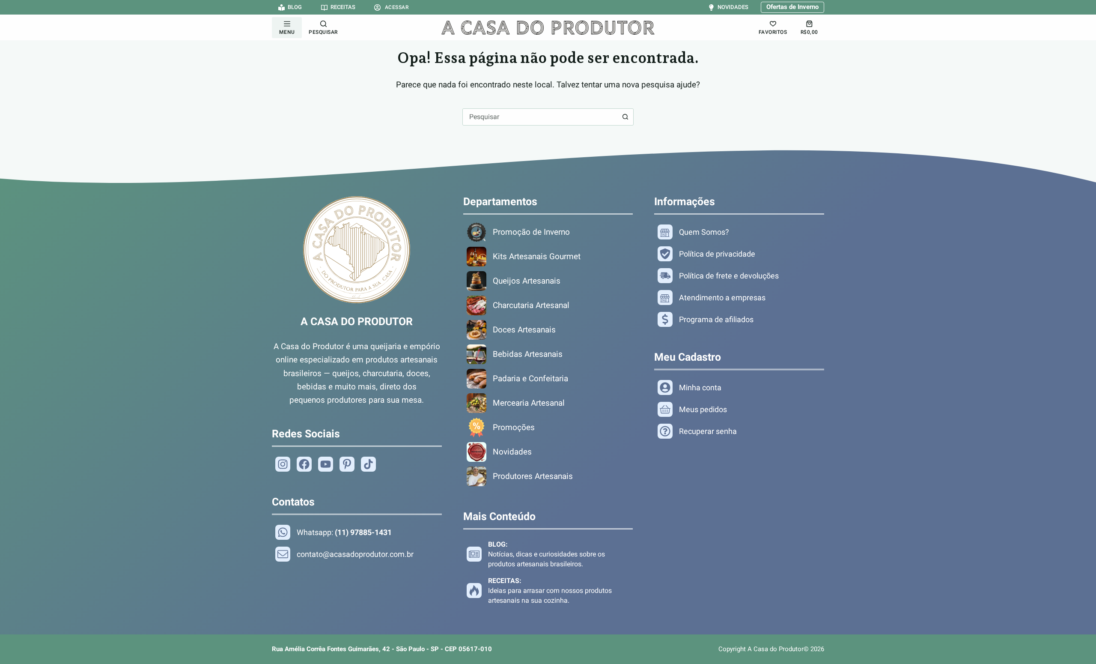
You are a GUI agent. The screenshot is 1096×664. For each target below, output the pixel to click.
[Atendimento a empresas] (739, 297)
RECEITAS (342, 7)
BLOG (295, 7)
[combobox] (540, 117)
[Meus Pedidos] (739, 409)
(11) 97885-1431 (363, 532)
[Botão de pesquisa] (625, 117)
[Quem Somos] (739, 232)
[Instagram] (286, 464)
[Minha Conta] (739, 387)
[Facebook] (307, 464)
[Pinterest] (350, 464)
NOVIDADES (732, 7)
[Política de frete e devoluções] (739, 276)
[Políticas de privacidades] (739, 254)
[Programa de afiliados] (739, 319)
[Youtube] (329, 464)
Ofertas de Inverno (792, 7)
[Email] (357, 554)
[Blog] (548, 554)
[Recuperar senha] (739, 431)
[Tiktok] (371, 464)
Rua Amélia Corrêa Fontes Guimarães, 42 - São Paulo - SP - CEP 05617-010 (382, 649)
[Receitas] (548, 590)
